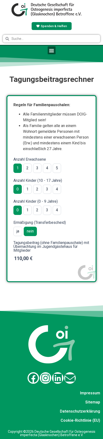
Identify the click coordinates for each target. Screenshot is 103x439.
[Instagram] (45, 378)
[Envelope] (70, 378)
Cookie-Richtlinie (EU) (80, 420)
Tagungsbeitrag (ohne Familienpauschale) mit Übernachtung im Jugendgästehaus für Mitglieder (51, 247)
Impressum (90, 393)
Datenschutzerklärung (80, 411)
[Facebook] (33, 378)
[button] (52, 50)
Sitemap (92, 402)
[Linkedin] (57, 378)
